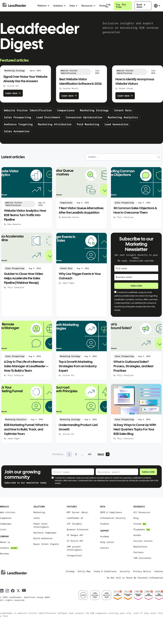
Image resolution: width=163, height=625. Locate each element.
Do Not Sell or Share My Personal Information (135, 577)
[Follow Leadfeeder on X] (18, 590)
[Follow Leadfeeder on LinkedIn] (2, 590)
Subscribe (136, 285)
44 (89, 454)
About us (5, 542)
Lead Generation (116, 124)
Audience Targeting (18, 124)
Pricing (102, 5)
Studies (104, 523)
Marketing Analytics (123, 117)
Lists (3, 529)
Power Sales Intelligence (41, 525)
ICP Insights (74, 523)
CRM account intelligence (74, 548)
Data (72, 5)
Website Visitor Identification (28, 110)
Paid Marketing (88, 124)
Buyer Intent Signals (46, 543)
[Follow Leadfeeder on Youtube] (24, 590)
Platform (42, 5)
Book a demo (141, 5)
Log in (108, 5)
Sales (36, 517)
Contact (104, 547)
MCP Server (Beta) (77, 512)
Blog (135, 517)
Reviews (4, 553)
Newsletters (140, 546)
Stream (139, 523)
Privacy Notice (142, 571)
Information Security (113, 517)
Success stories (142, 540)
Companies (5, 517)
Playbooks (141, 529)
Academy (104, 536)
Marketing (39, 512)
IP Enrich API (75, 540)
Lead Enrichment (48, 117)
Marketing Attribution (54, 124)
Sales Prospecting (17, 117)
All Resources (141, 512)
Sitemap (70, 571)
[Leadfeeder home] (17, 5)
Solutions (58, 5)
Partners (138, 552)
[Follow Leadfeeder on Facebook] (13, 591)
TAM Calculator (142, 557)
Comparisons (66, 110)
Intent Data (123, 110)
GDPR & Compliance (111, 512)
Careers (9, 547)
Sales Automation (16, 131)
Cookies (158, 571)
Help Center (107, 542)
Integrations (74, 555)
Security (125, 571)
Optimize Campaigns (44, 532)
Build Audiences (43, 538)
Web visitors (7, 512)
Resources (87, 5)
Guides (137, 535)
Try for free (121, 5)
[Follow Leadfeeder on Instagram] (7, 591)
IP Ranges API (75, 535)
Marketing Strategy (94, 110)
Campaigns (5, 523)
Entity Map (84, 571)
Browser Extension (77, 529)
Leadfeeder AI (75, 517)
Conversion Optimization (84, 117)
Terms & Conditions (105, 571)
